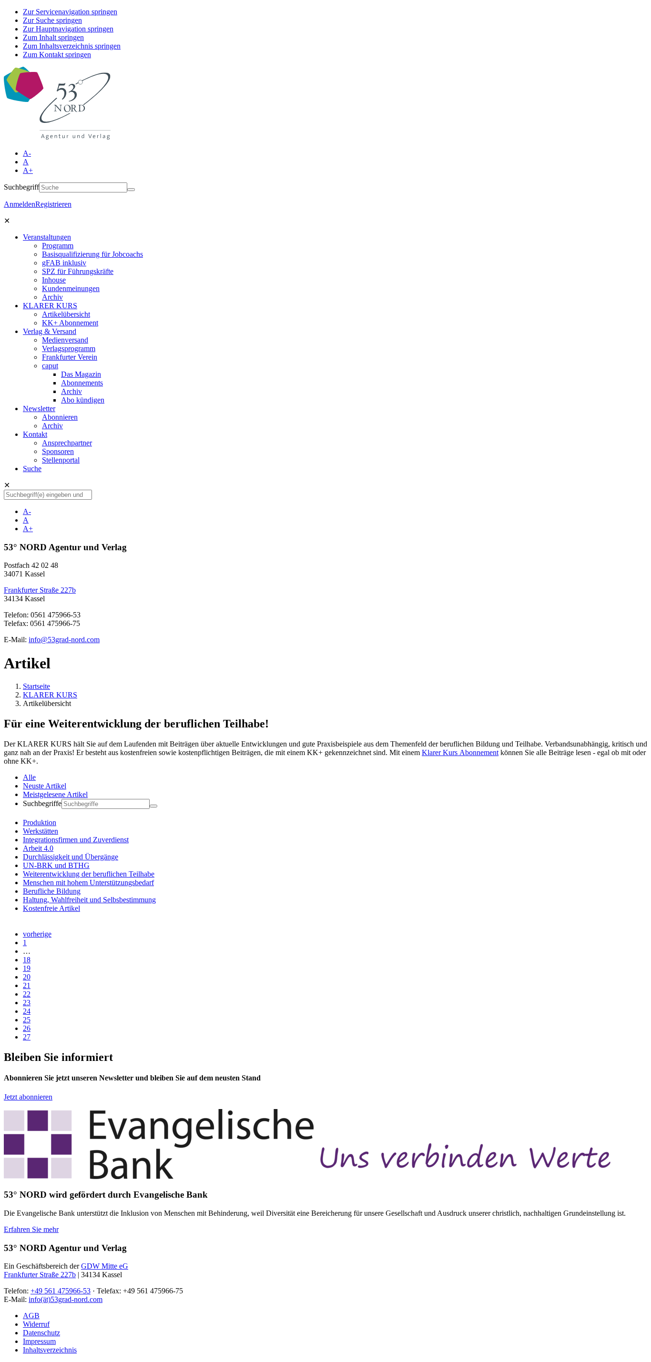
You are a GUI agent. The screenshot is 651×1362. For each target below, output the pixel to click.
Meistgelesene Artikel (55, 794)
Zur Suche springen (52, 20)
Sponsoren (58, 451)
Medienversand (65, 340)
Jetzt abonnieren (28, 1097)
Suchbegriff (21, 187)
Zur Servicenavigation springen (70, 12)
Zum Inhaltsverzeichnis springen (72, 46)
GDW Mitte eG (104, 1266)
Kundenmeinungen (71, 288)
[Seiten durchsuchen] (131, 189)
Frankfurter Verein (69, 357)
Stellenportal (61, 460)
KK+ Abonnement (70, 323)
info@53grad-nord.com (64, 640)
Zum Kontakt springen (57, 54)
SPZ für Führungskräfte (77, 271)
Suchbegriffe (42, 803)
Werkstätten (40, 831)
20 (27, 977)
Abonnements (82, 383)
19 (27, 968)
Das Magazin (81, 374)
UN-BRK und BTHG (56, 865)
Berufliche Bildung (52, 891)
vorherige (37, 934)
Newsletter (39, 408)
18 (27, 960)
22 (27, 994)
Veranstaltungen (47, 237)
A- (27, 153)
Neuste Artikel (44, 786)
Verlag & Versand (49, 331)
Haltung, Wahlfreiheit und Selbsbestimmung (89, 900)
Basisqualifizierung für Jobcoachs (92, 254)
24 (27, 1011)
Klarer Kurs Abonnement (460, 752)
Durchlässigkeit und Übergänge (70, 857)
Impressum (39, 1341)
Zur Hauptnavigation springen (68, 29)
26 (27, 1028)
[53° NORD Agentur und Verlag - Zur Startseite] (57, 137)
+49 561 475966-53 (61, 1291)
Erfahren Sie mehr (31, 1229)
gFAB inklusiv (64, 263)
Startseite (36, 686)
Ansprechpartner (67, 443)
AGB (31, 1316)
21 (27, 985)
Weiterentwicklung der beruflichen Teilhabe (88, 874)
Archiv (52, 297)
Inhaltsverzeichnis (50, 1350)
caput (50, 366)
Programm (57, 246)
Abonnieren (60, 417)
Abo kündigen (82, 400)
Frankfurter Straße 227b (40, 590)
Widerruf (36, 1324)
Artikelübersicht (66, 314)
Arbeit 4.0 (38, 848)
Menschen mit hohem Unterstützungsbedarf (88, 882)
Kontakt (35, 434)
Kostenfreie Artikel (51, 908)
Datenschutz (41, 1333)
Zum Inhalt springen (53, 37)
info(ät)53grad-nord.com (65, 1299)
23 (27, 1003)
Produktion (39, 822)
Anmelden (19, 204)
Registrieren (53, 204)
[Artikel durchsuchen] (153, 806)
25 (27, 1020)
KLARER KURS (50, 306)
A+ (28, 170)
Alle (29, 777)
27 (27, 1037)
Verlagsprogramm (68, 348)
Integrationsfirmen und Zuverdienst (76, 840)
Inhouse (54, 280)
